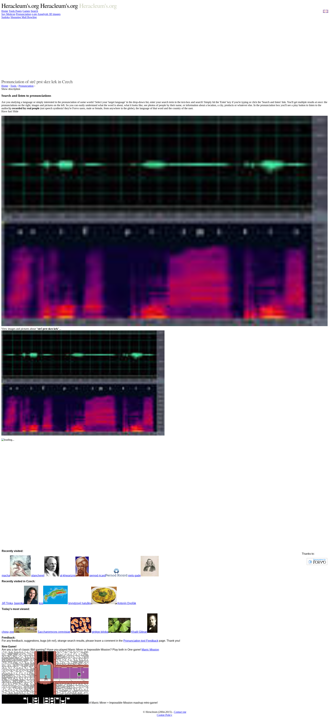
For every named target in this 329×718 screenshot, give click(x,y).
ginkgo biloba (100, 631)
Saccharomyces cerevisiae (54, 631)
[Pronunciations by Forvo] (317, 564)
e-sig (34, 14)
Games (26, 11)
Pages (18, 11)
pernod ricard (97, 575)
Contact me (180, 711)
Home (4, 11)
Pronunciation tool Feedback (140, 640)
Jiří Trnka (7, 603)
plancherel (37, 575)
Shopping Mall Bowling (23, 17)
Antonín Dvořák (126, 603)
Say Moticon (8, 14)
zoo (11, 631)
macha (6, 575)
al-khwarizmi (67, 575)
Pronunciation (23, 14)
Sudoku (5, 17)
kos (41, 603)
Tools (12, 11)
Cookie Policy (164, 715)
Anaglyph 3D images (48, 14)
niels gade (134, 575)
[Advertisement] (221, 48)
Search (34, 11)
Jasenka (19, 603)
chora (5, 631)
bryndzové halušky (79, 603)
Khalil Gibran (139, 631)
